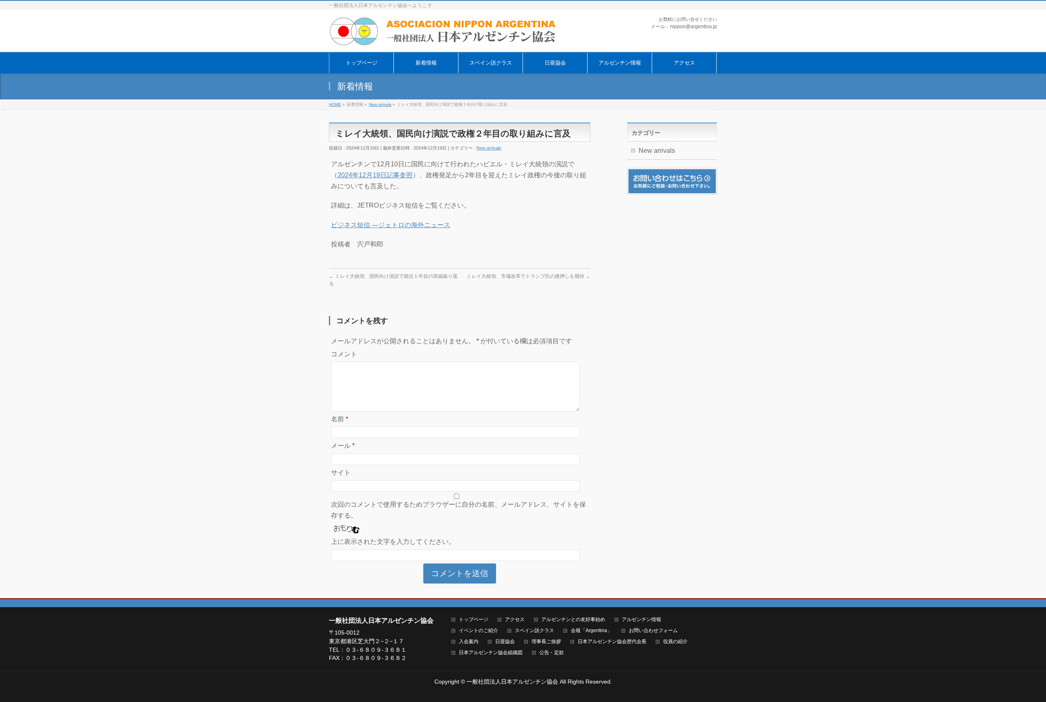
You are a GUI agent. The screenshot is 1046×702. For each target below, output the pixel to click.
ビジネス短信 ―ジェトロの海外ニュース (390, 224)
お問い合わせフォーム (653, 630)
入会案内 (468, 641)
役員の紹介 (675, 641)
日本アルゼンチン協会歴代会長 (612, 641)
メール (343, 445)
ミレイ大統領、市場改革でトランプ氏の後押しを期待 (528, 276)
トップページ (473, 619)
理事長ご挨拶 (546, 641)
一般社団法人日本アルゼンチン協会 (512, 681)
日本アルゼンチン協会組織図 (491, 652)
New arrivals (488, 147)
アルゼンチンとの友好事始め (573, 619)
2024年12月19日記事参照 (375, 175)
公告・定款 (551, 652)
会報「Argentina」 (591, 630)
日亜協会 (505, 641)
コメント (344, 354)
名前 (339, 419)
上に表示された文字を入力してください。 (393, 541)
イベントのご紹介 (478, 630)
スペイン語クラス (534, 630)
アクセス (515, 619)
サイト (341, 472)
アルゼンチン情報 (641, 619)
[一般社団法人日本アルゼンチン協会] (443, 36)
